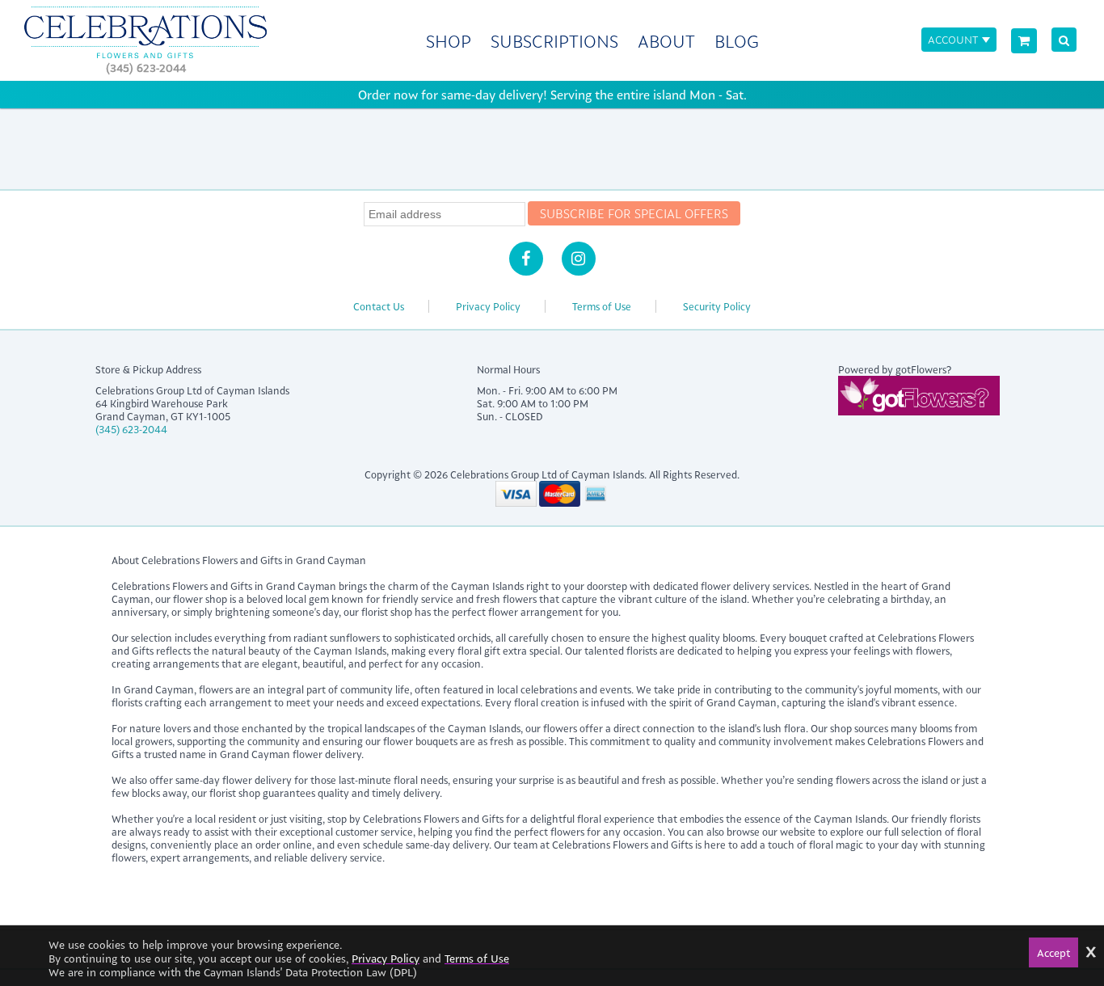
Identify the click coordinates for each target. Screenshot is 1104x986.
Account (953, 39)
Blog (736, 41)
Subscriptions (554, 41)
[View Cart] (1024, 40)
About (666, 41)
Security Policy (717, 306)
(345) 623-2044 (146, 67)
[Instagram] (579, 259)
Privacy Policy (488, 306)
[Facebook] (526, 259)
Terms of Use (601, 306)
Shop (448, 41)
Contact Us (378, 306)
